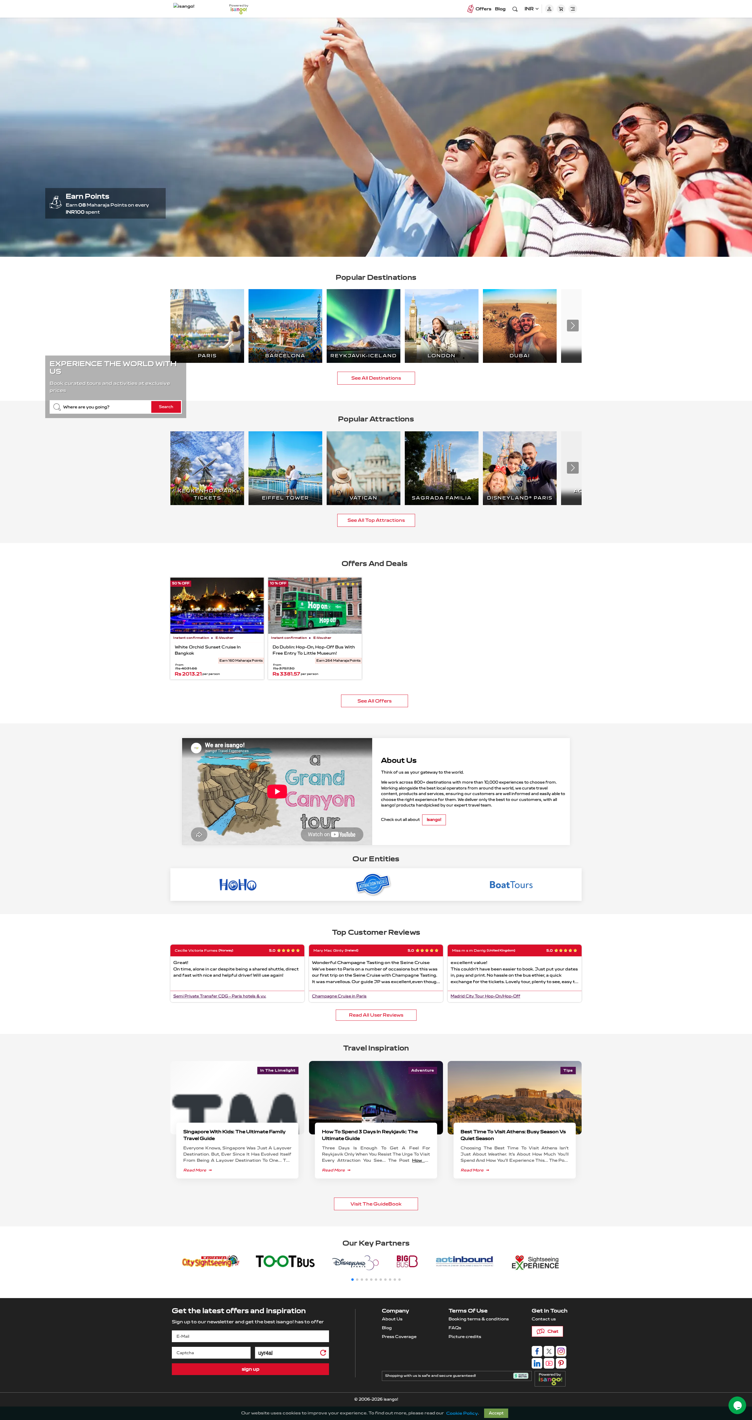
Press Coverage (399, 1336)
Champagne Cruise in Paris (339, 996)
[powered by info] (552, 1381)
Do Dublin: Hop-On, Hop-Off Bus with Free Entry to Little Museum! (314, 650)
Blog (500, 8)
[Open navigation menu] (572, 8)
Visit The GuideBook (376, 1204)
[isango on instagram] (561, 1351)
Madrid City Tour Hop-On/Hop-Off (485, 996)
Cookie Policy (462, 1413)
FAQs (455, 1327)
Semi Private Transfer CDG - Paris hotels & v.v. (219, 996)
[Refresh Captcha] (323, 1353)
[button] (573, 325)
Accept (496, 1413)
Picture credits (465, 1336)
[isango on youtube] (549, 1363)
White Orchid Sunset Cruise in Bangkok (208, 650)
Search (166, 407)
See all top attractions (376, 520)
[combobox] (116, 407)
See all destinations (376, 378)
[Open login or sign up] (549, 8)
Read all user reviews (376, 1015)
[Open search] (515, 9)
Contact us (544, 1319)
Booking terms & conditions (479, 1319)
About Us (392, 1319)
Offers (483, 8)
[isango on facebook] (537, 1351)
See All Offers (374, 701)
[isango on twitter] (549, 1351)
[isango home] (195, 8)
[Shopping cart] (561, 8)
